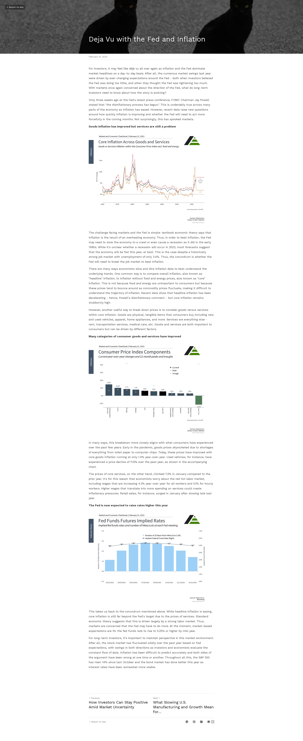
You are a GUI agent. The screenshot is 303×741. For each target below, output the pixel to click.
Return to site (16, 7)
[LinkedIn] (201, 721)
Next (155, 698)
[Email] (208, 721)
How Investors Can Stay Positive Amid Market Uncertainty (118, 704)
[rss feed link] (212, 721)
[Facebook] (186, 721)
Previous (95, 698)
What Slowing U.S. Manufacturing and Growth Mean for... (183, 707)
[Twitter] (194, 721)
